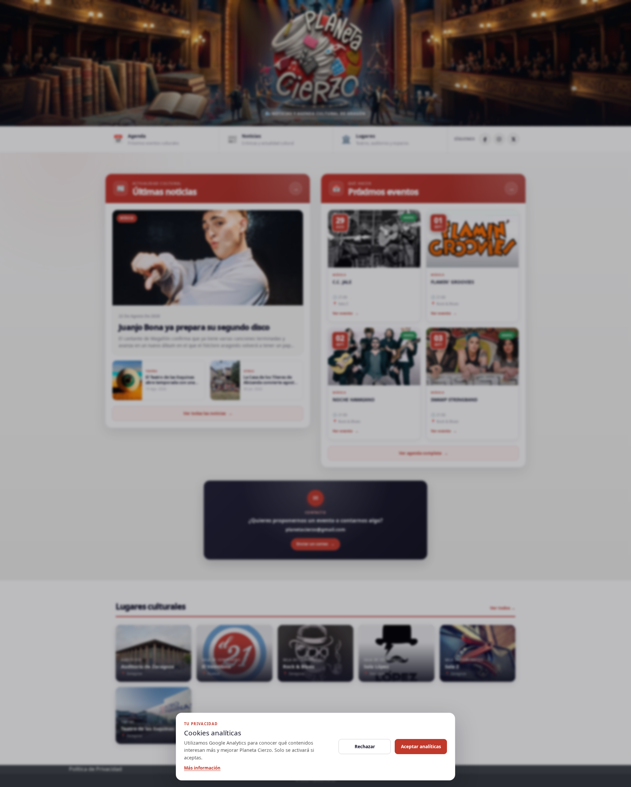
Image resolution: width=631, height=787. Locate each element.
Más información (202, 768)
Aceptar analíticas (421, 746)
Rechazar (365, 746)
